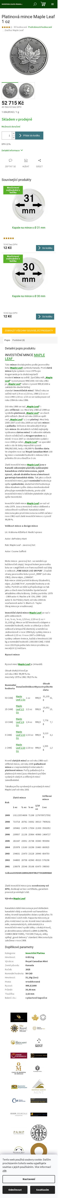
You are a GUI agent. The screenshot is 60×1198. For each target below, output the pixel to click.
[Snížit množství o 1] (13, 137)
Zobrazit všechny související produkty (29, 330)
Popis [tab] (7, 340)
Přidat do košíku (31, 135)
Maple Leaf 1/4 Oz (20, 722)
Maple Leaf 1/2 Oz (20, 709)
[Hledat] (35, 4)
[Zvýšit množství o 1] (13, 134)
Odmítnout (15, 1190)
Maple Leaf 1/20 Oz (20, 748)
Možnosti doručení (11, 126)
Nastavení (29, 1179)
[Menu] (52, 4)
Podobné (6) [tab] (18, 340)
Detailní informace (11, 150)
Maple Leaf (14, 384)
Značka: (14, 30)
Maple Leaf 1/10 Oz (20, 735)
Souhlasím (42, 1190)
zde (4, 1170)
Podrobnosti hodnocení (40, 27)
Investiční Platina (35, 953)
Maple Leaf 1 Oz (20, 698)
